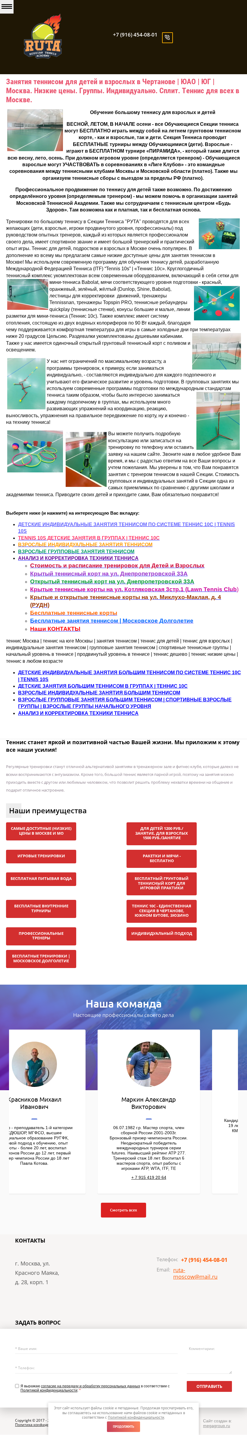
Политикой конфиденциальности (48, 1390)
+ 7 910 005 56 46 (66, 1144)
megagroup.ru (216, 1425)
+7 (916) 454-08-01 (135, 34)
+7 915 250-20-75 (181, 1162)
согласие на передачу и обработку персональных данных (90, 1386)
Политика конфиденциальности (44, 1424)
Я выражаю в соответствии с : (95, 1388)
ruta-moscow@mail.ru (195, 1273)
